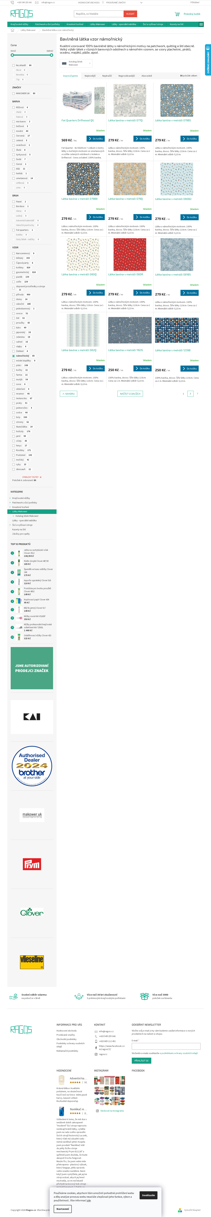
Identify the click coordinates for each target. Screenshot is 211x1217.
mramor (23, 393)
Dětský (23, 258)
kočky (22, 370)
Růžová (22, 107)
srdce (22, 412)
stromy (22, 422)
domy (21, 299)
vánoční (23, 304)
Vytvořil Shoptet (192, 1210)
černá (21, 164)
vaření (22, 342)
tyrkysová (23, 154)
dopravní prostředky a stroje (30, 288)
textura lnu (24, 398)
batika (21, 234)
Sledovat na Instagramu (112, 1111)
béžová (22, 126)
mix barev (23, 121)
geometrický (26, 272)
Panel (21, 201)
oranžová (23, 145)
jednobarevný (25, 308)
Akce (20, 70)
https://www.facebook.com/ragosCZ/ (112, 1047)
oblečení (22, 389)
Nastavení (63, 1209)
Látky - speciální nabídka (24, 520)
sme (20, 187)
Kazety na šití (19, 529)
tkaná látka (24, 426)
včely (21, 441)
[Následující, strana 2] (190, 394)
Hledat (130, 13)
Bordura (22, 206)
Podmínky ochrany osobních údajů (71, 1045)
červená (23, 135)
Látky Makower (19, 511)
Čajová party (24, 263)
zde (89, 1200)
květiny (23, 267)
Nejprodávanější (127, 76)
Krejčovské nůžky (21, 498)
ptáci (22, 365)
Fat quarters (24, 230)
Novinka (22, 74)
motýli (22, 379)
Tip (19, 79)
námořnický (25, 356)
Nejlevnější (90, 76)
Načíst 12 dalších (130, 393)
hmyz (21, 445)
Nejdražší (107, 76)
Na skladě (23, 65)
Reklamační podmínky (67, 1051)
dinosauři (23, 469)
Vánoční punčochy (27, 225)
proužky (23, 323)
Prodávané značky (116, 2)
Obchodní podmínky (67, 1039)
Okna (21, 211)
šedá (21, 159)
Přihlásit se (141, 1060)
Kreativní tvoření (20, 507)
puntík (22, 277)
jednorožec (24, 408)
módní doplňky (25, 360)
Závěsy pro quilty (21, 534)
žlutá (20, 150)
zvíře (22, 281)
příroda (23, 294)
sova (20, 384)
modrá (22, 131)
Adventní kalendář (27, 220)
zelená (21, 140)
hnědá (21, 173)
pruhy (21, 403)
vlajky (21, 346)
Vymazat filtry (30, 477)
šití (20, 318)
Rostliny (23, 450)
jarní (21, 436)
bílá (20, 169)
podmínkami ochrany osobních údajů (179, 1053)
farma (22, 375)
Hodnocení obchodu (89, 2)
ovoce (22, 313)
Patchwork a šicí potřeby (24, 502)
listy (21, 417)
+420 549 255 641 (107, 1036)
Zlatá (21, 112)
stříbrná (22, 183)
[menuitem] (19, 24)
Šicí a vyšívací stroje (22, 525)
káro (21, 327)
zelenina (23, 337)
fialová (21, 117)
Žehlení (22, 351)
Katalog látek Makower (27, 516)
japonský (23, 332)
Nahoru (70, 393)
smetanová (24, 178)
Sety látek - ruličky (27, 239)
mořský (22, 460)
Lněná (21, 216)
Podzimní (24, 455)
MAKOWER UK (25, 93)
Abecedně (147, 76)
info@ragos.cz (106, 1031)
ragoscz (103, 1054)
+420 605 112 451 (107, 1041)
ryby (21, 464)
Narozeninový (25, 253)
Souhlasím (148, 1195)
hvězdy (23, 431)
